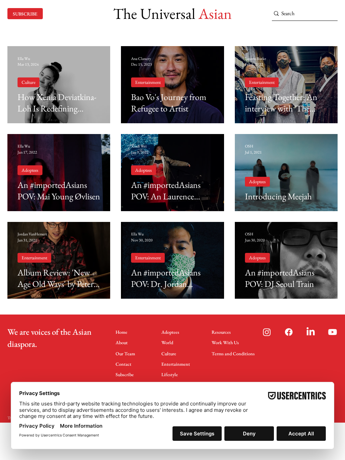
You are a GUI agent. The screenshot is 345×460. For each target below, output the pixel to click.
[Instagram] (267, 332)
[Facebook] (289, 332)
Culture (28, 82)
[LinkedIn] (311, 332)
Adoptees (30, 170)
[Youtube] (332, 332)
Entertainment (148, 82)
